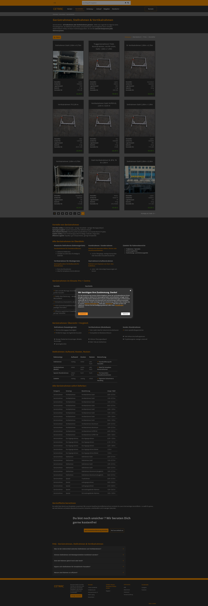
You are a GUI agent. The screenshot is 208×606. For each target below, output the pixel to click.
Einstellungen (119, 305)
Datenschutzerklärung (91, 303)
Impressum (109, 303)
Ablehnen (125, 313)
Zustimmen (83, 313)
